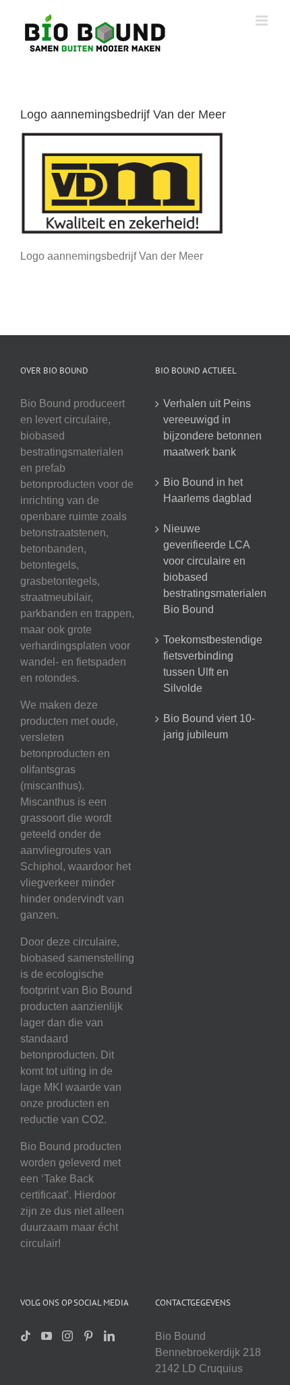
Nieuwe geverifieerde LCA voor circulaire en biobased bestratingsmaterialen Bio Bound (213, 569)
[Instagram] (67, 1335)
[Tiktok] (25, 1335)
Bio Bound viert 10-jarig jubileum (209, 726)
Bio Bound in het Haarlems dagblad (207, 490)
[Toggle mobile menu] (263, 20)
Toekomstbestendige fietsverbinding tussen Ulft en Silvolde (212, 664)
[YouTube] (46, 1335)
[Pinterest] (88, 1335)
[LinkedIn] (109, 1335)
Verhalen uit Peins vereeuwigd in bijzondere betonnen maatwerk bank (212, 428)
